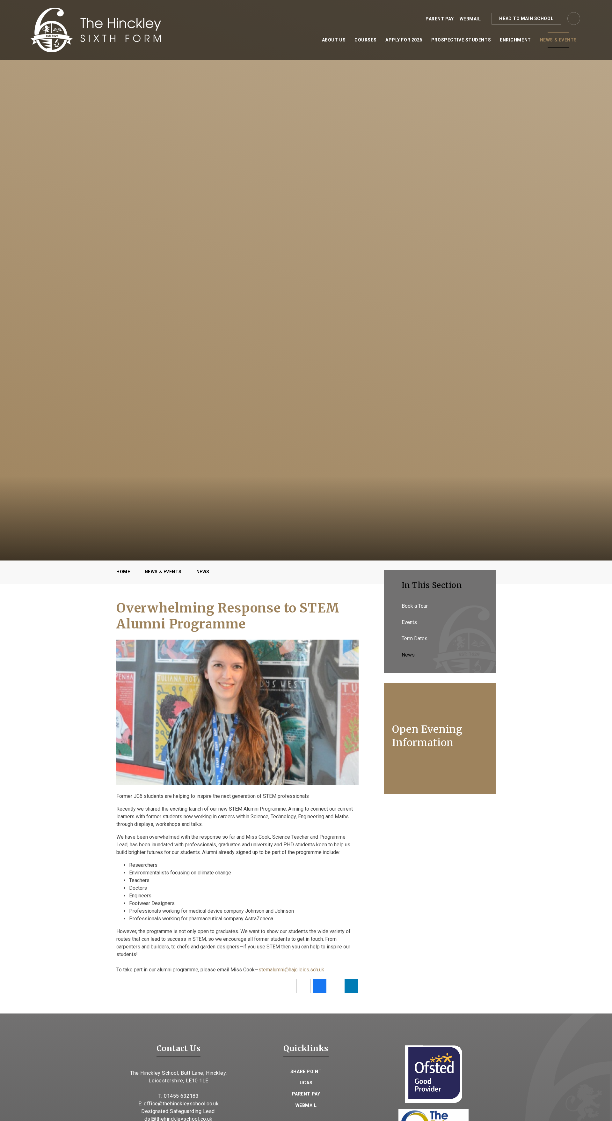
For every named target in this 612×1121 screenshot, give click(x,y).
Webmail (470, 18)
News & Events (163, 571)
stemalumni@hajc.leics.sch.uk (291, 970)
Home (123, 571)
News (202, 571)
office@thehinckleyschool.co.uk (181, 1104)
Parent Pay (440, 18)
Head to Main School (526, 18)
